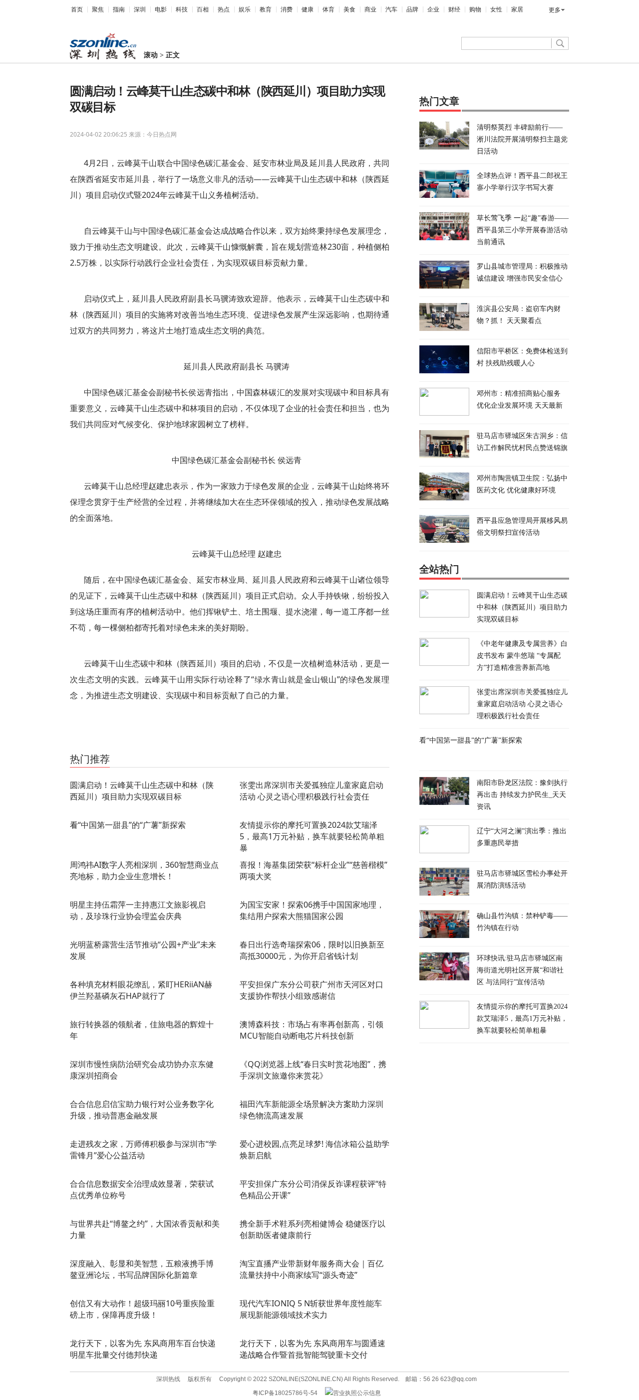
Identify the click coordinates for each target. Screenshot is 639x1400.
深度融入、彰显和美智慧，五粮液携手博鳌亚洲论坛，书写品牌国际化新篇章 (142, 1269)
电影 (161, 9)
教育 (266, 9)
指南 (119, 9)
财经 (454, 9)
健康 (308, 9)
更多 (555, 9)
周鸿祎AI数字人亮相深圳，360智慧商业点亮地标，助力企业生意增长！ (144, 870)
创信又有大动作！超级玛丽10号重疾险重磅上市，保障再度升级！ (142, 1309)
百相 (203, 9)
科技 (182, 9)
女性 (496, 9)
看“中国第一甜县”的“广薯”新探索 (128, 824)
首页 (77, 9)
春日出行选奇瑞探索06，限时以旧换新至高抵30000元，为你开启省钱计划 (312, 950)
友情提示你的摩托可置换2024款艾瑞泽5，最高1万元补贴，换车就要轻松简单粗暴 (312, 836)
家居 (517, 9)
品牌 (412, 9)
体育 (328, 9)
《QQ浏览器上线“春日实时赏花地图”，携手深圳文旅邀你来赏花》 (313, 1070)
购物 (475, 9)
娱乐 (245, 9)
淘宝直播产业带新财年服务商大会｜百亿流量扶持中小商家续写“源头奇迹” (311, 1269)
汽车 (391, 9)
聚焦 (98, 9)
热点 (224, 9)
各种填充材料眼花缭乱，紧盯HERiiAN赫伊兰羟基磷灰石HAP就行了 (141, 990)
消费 (287, 9)
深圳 (140, 9)
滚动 (151, 55)
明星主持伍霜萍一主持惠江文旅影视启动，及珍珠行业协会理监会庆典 (138, 910)
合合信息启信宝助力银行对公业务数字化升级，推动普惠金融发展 (142, 1109)
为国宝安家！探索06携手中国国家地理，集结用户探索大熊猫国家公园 (312, 910)
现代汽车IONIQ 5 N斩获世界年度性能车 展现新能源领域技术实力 (311, 1309)
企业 (433, 9)
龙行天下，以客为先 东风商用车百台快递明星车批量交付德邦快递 (143, 1349)
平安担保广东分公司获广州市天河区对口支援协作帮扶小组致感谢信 (311, 990)
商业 (370, 9)
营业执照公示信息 (357, 1393)
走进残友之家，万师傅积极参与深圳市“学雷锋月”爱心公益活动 (143, 1149)
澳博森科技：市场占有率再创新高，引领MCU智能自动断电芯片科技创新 (311, 1030)
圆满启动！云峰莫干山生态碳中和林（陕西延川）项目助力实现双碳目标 (142, 790)
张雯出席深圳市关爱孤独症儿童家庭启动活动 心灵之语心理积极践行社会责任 (311, 790)
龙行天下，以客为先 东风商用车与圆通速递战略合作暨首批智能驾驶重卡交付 (312, 1349)
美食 (349, 9)
